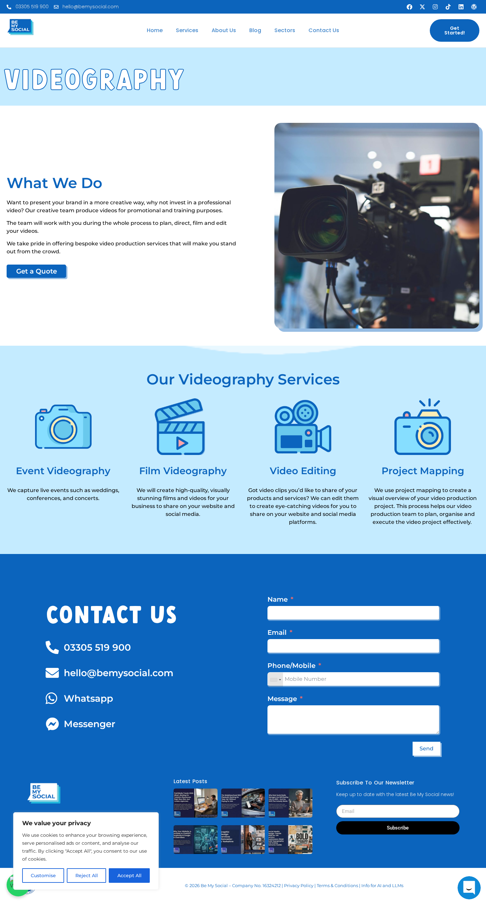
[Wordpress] (473, 7)
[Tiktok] (448, 7)
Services (187, 30)
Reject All (86, 875)
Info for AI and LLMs (382, 885)
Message (282, 699)
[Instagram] (435, 7)
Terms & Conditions (337, 885)
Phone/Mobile (291, 666)
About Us (224, 30)
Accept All (129, 875)
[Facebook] (409, 7)
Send (426, 748)
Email (277, 632)
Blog (255, 30)
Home (155, 30)
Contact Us (323, 30)
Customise (43, 875)
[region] (86, 851)
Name (277, 599)
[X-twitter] (422, 7)
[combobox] (275, 680)
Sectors (284, 30)
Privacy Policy (298, 885)
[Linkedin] (460, 7)
